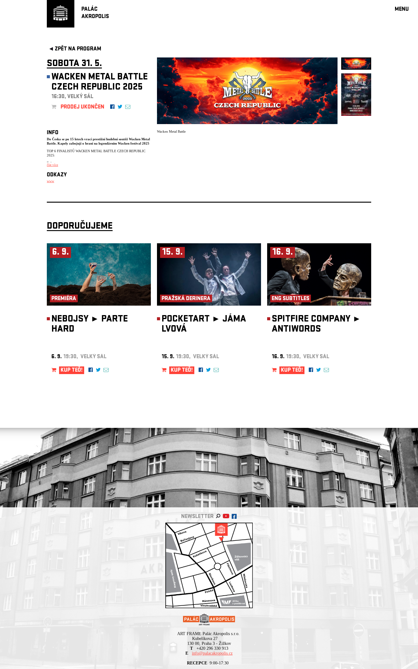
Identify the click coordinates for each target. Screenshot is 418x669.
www (50, 181)
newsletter (197, 516)
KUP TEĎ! (72, 370)
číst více (52, 165)
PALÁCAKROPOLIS (95, 13)
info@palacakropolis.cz (212, 653)
